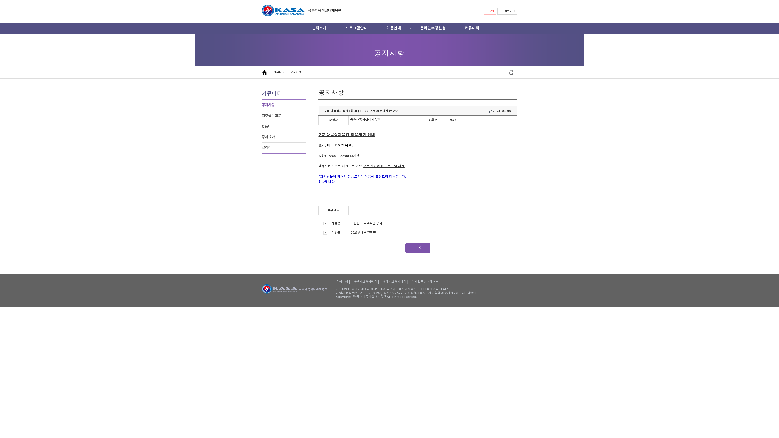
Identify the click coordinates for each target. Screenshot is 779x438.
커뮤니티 (472, 28)
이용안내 (393, 28)
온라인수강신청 (433, 28)
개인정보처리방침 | (366, 282)
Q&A (265, 126)
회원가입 (509, 11)
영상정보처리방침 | (395, 282)
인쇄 (511, 72)
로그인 (490, 11)
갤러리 (266, 147)
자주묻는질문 (271, 116)
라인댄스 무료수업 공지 (366, 223)
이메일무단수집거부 (425, 282)
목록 (418, 248)
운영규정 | (343, 282)
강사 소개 (268, 137)
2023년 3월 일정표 (363, 232)
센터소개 (319, 28)
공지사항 (268, 105)
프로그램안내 (356, 28)
